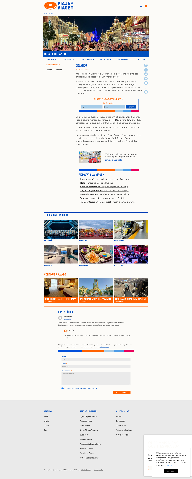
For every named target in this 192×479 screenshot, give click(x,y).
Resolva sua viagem (54, 69)
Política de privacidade (124, 430)
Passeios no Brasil (86, 448)
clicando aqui (104, 347)
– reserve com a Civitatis (107, 202)
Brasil (46, 416)
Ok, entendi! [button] (171, 471)
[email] (146, 84)
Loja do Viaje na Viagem (88, 416)
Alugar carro (84, 435)
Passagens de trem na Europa (90, 444)
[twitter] (146, 79)
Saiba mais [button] (169, 465)
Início (45, 13)
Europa (46, 425)
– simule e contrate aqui (104, 190)
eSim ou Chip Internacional (89, 457)
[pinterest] (146, 75)
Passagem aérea (86, 421)
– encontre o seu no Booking (96, 183)
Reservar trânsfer (86, 439)
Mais (45, 430)
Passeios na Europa (87, 453)
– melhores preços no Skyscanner (105, 179)
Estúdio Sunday (86, 470)
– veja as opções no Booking (104, 186)
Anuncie (119, 416)
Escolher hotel (85, 425)
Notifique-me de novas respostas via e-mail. (80, 388)
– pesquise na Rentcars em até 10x (105, 194)
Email (64, 364)
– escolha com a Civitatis (102, 198)
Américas (47, 421)
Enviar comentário (122, 392)
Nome (64, 356)
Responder (67, 319)
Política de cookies (122, 435)
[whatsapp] (146, 66)
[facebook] (146, 71)
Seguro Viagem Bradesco (89, 430)
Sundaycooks (98, 470)
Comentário (66, 371)
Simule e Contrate (113, 160)
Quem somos (120, 421)
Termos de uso (121, 425)
